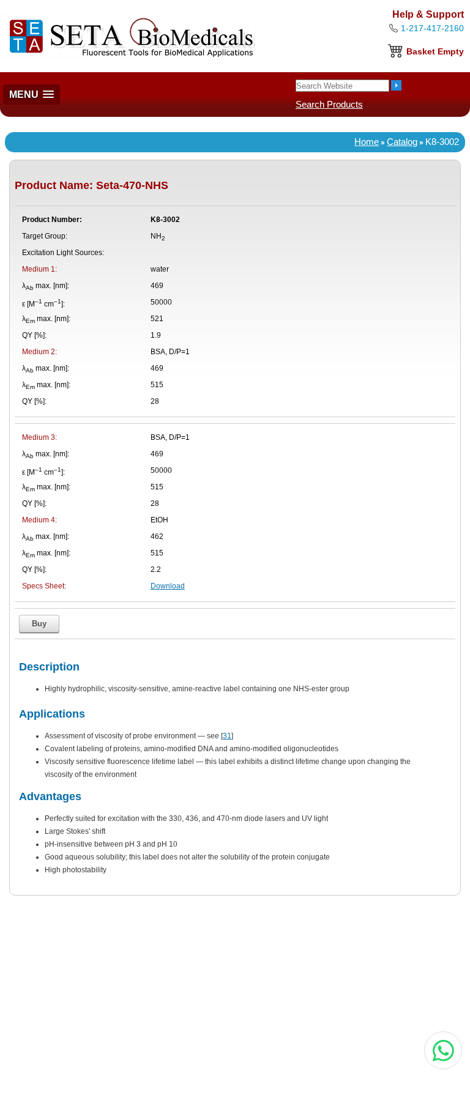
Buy (39, 623)
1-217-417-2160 (432, 28)
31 (227, 736)
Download (168, 586)
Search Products (329, 104)
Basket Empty (435, 51)
